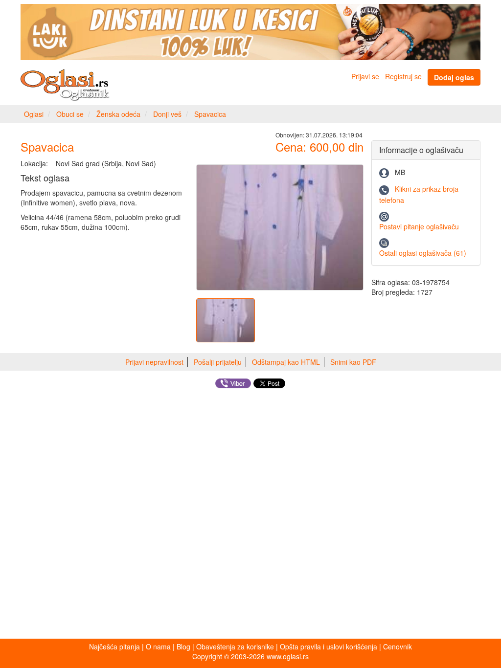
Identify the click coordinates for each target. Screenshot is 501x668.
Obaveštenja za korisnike (235, 646)
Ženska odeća (118, 114)
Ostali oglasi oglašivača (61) (422, 253)
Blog (183, 646)
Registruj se (403, 76)
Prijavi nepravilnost (154, 362)
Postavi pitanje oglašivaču (419, 226)
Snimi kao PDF (353, 362)
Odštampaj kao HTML (286, 362)
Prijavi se (365, 76)
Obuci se (70, 114)
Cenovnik (397, 646)
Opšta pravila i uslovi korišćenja (328, 646)
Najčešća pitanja (114, 646)
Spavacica (210, 114)
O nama (158, 646)
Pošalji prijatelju (218, 362)
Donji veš (167, 114)
